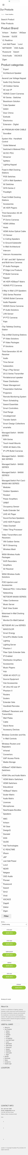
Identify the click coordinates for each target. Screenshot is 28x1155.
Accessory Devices (11, 729)
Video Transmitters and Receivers (12, 536)
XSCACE (18, 55)
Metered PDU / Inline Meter (14, 588)
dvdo (5, 837)
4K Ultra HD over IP (11, 686)
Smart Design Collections (14, 423)
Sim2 (5, 891)
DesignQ (7, 830)
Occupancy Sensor (11, 506)
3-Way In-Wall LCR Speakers (14, 290)
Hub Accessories (10, 682)
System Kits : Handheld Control (12, 140)
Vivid (5, 895)
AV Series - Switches (12, 97)
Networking (8, 592)
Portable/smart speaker (13, 377)
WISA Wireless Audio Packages (11, 556)
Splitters (6, 160)
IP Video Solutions (11, 338)
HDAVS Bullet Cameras (13, 298)
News (6, 1060)
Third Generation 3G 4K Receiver (12, 353)
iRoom (6, 853)
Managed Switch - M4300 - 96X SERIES (13, 457)
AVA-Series (8, 439)
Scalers (6, 698)
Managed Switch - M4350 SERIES (13, 434)
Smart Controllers (10, 408)
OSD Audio (19, 47)
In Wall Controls (10, 738)
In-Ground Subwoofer (12, 242)
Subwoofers (8, 365)
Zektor (6, 907)
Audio (5, 358)
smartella (7, 427)
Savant (16, 51)
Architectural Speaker (12, 72)
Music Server (8, 604)
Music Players (9, 667)
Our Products (8, 1029)
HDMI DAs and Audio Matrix (14, 775)
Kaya (5, 321)
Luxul (20, 44)
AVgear (8, 1033)
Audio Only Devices (11, 82)
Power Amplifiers (10, 498)
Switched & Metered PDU (14, 149)
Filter (6, 916)
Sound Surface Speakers (13, 517)
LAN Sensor (8, 313)
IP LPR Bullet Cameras (13, 450)
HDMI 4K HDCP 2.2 (11, 675)
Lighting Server (9, 644)
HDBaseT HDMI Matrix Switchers (12, 768)
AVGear (22, 32)
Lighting (6, 640)
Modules (6, 487)
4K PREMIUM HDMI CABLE (14, 129)
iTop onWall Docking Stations (14, 334)
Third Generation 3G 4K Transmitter (12, 214)
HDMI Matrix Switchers (13, 779)
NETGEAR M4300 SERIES (14, 596)
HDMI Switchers (10, 783)
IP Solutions (8, 346)
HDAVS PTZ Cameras (12, 285)
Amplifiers (7, 564)
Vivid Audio (7, 55)
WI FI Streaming (10, 545)
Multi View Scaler (10, 608)
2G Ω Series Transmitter (13, 373)
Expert (6, 69)
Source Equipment (11, 679)
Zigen (4, 59)
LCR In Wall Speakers (12, 180)
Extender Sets (9, 702)
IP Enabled (7, 656)
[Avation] (14, 1)
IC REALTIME (9, 849)
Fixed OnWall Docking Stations (11, 198)
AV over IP (7, 89)
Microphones (8, 806)
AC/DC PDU (8, 153)
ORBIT (6, 502)
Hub (5, 671)
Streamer (7, 156)
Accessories (8, 203)
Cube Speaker (9, 105)
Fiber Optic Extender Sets (14, 652)
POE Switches (9, 176)
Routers (6, 694)
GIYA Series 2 (9, 188)
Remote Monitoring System (14, 396)
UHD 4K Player (9, 514)
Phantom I (7, 648)
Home (2, 14)
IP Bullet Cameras (11, 273)
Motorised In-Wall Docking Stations (13, 615)
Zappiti (6, 903)
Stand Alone (8, 725)
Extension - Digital (11, 124)
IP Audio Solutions (11, 309)
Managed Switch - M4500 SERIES (13, 465)
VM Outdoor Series (11, 541)
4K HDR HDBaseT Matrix (14, 281)
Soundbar (7, 133)
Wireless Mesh (9, 549)
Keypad (6, 277)
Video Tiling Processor (12, 529)
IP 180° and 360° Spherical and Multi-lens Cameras (13, 261)
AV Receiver (8, 568)
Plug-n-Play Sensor (11, 369)
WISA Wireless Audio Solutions (11, 575)
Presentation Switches (12, 388)
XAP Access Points (11, 758)
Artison (5, 32)
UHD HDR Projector (11, 521)
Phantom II (7, 690)
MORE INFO (9, 933)
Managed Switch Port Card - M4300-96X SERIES (14, 482)
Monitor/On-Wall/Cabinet (13, 620)
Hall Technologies (10, 845)
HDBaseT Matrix (10, 790)
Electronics (8, 120)
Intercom (7, 250)
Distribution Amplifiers (12, 659)
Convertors (8, 754)
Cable (5, 721)
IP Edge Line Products (12, 270)
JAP (5, 857)
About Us (7, 1027)
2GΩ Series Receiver (12, 294)
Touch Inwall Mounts (12, 443)
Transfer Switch (9, 419)
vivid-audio (9, 1053)
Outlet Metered (9, 145)
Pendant (6, 494)
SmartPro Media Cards (13, 636)
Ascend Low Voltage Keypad (14, 78)
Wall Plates (8, 717)
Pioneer (6, 880)
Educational (8, 786)
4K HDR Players (10, 207)
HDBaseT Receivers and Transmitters (12, 712)
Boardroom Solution (11, 101)
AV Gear (6, 826)
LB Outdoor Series (11, 85)
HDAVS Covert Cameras (13, 93)
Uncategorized (9, 415)
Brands (7, 1056)
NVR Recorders (10, 561)
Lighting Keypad (10, 164)
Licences (7, 802)
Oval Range (8, 412)
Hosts (5, 227)
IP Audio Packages (11, 266)
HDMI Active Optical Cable (14, 231)
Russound (6, 51)
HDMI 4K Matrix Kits (12, 447)
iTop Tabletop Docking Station (11, 328)
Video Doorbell (9, 525)
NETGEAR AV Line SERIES (14, 625)
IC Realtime (7, 40)
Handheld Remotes (11, 706)
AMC (5, 818)
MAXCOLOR (8, 629)
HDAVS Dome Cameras (13, 305)
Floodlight (7, 191)
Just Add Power (9, 44)
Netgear (6, 872)
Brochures (7, 1058)
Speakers (7, 813)
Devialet (5, 36)
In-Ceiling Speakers (11, 238)
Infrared (6, 750)
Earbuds (6, 116)
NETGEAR (7, 47)
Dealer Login (8, 1064)
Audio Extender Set (11, 510)
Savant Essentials (10, 404)
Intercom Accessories (12, 254)
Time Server (8, 362)
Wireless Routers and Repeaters (11, 745)
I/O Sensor (7, 235)
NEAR (6, 868)
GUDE (14, 36)
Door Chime (8, 112)
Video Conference (10, 600)
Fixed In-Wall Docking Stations (11, 171)
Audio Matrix (8, 798)
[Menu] (3, 4)
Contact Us (8, 1062)
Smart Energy (9, 632)
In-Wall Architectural (11, 246)
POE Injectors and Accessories (9, 583)
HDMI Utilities (9, 223)
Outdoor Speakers (11, 491)
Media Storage (9, 762)
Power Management (11, 385)
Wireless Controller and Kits (14, 734)
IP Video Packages (11, 342)
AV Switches (8, 184)
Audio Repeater (9, 302)
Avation (14, 32)
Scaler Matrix (8, 794)
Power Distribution (11, 381)
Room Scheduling (10, 400)
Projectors (7, 392)
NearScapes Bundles (12, 809)
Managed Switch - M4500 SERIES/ (13, 474)
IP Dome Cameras (11, 219)
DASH (5, 108)
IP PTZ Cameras (10, 317)
